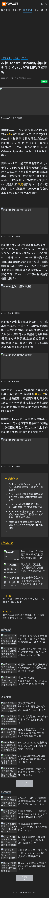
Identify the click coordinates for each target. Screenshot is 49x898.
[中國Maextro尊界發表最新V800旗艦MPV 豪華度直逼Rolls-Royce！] (9, 668)
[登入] (42, 4)
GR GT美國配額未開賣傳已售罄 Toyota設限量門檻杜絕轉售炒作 (32, 840)
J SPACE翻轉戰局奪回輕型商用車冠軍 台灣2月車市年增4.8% (31, 758)
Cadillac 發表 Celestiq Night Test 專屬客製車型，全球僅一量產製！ (26, 487)
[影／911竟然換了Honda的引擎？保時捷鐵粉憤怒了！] (9, 720)
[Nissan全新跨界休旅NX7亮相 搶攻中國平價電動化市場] (9, 867)
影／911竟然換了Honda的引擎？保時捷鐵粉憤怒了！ (33, 719)
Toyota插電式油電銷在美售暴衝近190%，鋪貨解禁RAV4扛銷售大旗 (26, 497)
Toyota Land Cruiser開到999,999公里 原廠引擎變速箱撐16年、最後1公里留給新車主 (33, 554)
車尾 (16, 57)
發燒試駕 (16, 10)
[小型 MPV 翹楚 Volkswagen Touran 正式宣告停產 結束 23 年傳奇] (9, 681)
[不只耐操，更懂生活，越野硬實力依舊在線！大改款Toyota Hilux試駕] (11, 568)
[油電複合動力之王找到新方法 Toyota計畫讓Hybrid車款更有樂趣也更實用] (9, 814)
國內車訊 (5, 10)
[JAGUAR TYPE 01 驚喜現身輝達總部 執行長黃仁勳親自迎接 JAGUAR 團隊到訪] (9, 801)
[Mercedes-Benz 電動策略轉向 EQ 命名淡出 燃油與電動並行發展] (9, 746)
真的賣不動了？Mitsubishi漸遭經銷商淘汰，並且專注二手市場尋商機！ (32, 706)
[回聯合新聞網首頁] (4, 4)
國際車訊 (27, 10)
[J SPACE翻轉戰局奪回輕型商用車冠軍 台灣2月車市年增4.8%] (9, 759)
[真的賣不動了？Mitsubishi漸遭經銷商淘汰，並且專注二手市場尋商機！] (9, 707)
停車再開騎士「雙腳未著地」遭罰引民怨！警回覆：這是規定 (32, 771)
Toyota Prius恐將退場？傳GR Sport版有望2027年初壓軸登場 (25, 506)
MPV (24, 57)
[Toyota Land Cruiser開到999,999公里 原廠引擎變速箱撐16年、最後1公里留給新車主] (11, 555)
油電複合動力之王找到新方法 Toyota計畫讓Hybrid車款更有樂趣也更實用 (32, 814)
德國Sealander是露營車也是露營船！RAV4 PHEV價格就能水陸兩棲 (26, 524)
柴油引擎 (7, 57)
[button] (46, 4)
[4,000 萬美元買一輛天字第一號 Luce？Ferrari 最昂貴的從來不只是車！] (9, 853)
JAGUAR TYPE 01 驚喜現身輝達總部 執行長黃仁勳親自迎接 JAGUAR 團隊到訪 (32, 801)
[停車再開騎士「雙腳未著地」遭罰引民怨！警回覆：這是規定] (9, 772)
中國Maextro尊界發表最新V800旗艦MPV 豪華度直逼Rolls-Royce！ (33, 667)
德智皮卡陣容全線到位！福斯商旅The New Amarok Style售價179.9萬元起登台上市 (32, 580)
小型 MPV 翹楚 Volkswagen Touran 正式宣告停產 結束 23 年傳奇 (32, 680)
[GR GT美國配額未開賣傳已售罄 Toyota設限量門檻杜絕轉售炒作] (9, 840)
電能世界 (38, 10)
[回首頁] (12, 4)
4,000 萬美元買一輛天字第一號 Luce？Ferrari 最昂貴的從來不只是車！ (33, 853)
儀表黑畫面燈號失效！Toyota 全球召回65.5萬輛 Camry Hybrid (32, 827)
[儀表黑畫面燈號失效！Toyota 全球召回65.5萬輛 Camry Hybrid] (9, 827)
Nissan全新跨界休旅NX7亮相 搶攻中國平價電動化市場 (32, 866)
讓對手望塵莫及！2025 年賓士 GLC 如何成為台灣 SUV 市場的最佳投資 (32, 732)
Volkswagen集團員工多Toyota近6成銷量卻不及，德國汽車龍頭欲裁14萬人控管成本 (26, 514)
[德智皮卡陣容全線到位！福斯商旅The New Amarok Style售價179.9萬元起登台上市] (11, 581)
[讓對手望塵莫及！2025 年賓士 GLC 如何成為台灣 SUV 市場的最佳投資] (9, 733)
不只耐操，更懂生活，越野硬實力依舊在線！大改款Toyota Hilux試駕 (32, 567)
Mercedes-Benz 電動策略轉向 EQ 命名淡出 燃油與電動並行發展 (32, 745)
